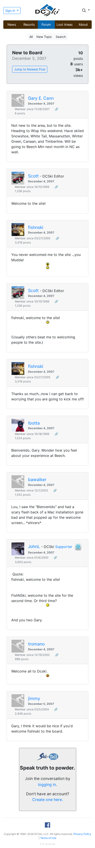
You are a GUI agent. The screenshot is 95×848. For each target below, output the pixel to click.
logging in (47, 784)
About (83, 24)
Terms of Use (48, 838)
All (31, 37)
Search (61, 37)
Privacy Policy (82, 834)
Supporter (63, 546)
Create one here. (47, 799)
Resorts (29, 24)
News (12, 24)
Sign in (10, 10)
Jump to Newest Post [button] (29, 69)
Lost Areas (65, 24)
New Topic (44, 37)
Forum (46, 24)
